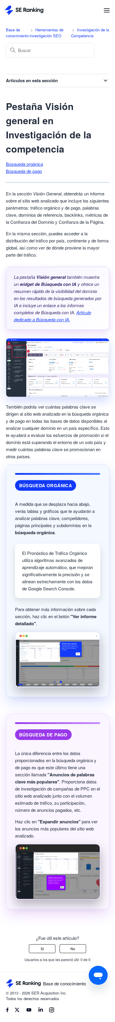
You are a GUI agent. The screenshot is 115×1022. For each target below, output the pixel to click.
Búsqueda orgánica (24, 164)
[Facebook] (7, 1010)
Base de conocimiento (17, 32)
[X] (17, 1010)
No (72, 948)
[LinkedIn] (40, 1010)
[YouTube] (28, 1010)
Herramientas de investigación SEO (46, 32)
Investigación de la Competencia (90, 32)
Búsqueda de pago (24, 171)
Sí (42, 948)
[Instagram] (51, 1010)
